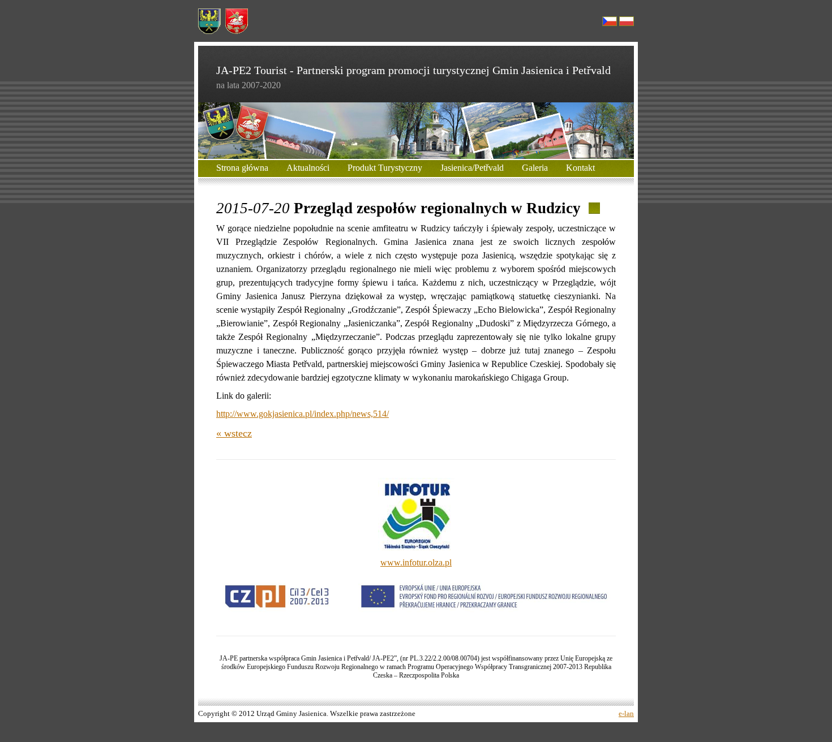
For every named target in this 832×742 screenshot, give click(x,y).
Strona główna (242, 167)
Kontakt (580, 167)
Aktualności (307, 167)
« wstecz (234, 433)
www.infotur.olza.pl (416, 562)
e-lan (626, 714)
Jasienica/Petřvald (472, 167)
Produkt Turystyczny (385, 167)
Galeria (535, 167)
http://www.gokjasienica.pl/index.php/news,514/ (302, 414)
